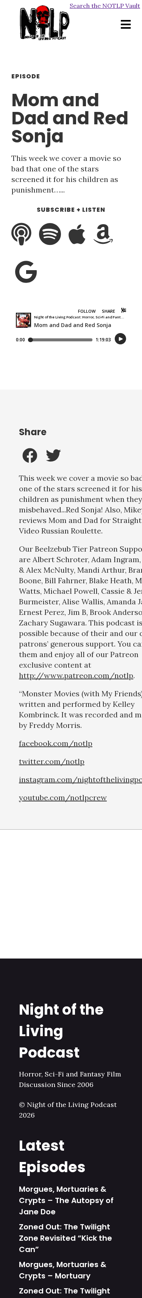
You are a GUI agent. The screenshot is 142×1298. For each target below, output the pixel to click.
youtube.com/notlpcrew (63, 797)
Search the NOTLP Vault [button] (105, 5)
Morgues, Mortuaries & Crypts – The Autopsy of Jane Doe (66, 1200)
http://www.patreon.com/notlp (76, 675)
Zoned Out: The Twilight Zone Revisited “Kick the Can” (65, 1238)
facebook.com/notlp (55, 743)
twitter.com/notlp (51, 761)
